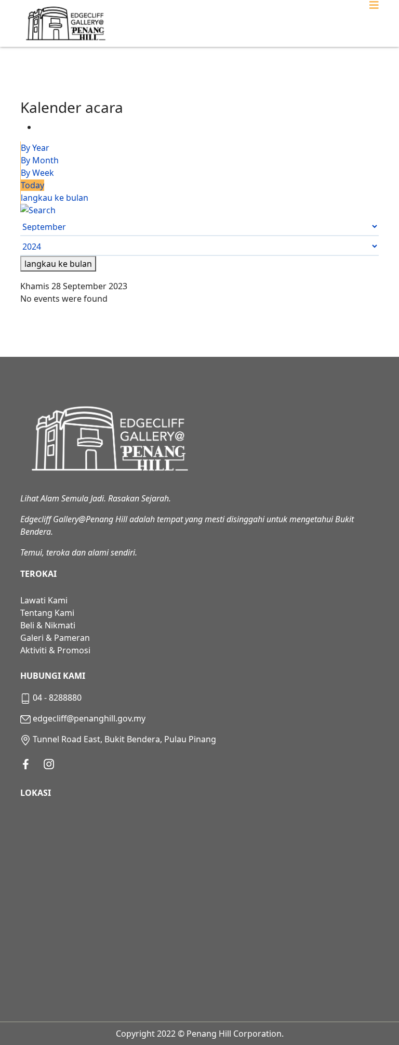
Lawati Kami (44, 600)
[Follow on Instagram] (49, 764)
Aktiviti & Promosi (55, 650)
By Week (37, 172)
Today (32, 185)
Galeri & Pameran (55, 637)
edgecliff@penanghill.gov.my (89, 718)
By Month (40, 160)
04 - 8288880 (57, 697)
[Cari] (199, 210)
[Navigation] (374, 23)
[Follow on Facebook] (26, 764)
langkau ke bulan (54, 197)
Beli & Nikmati (47, 625)
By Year (35, 147)
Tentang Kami (47, 612)
